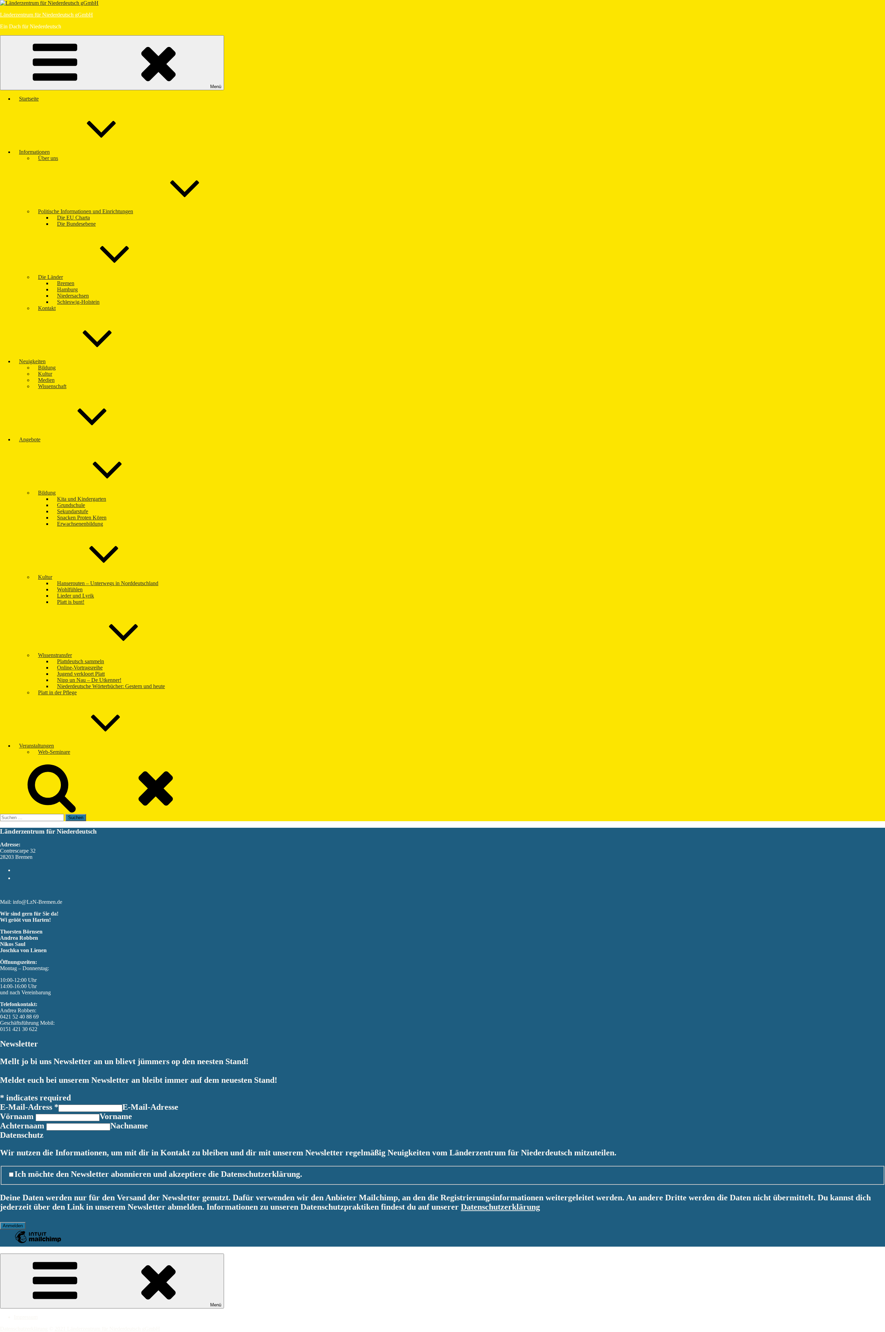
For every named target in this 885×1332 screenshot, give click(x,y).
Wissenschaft (52, 386)
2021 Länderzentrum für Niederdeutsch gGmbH (107, 1329)
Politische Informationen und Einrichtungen (85, 211)
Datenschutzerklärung (500, 1206)
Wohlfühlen (70, 589)
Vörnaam (18, 1116)
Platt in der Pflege (57, 692)
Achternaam (23, 1125)
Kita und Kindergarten (81, 499)
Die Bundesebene (76, 224)
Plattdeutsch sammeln (80, 661)
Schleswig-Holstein (78, 302)
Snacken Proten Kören (81, 517)
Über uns (48, 158)
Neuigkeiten (32, 361)
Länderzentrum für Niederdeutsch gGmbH (46, 15)
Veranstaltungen (36, 746)
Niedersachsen (73, 296)
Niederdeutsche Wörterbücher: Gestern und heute (111, 686)
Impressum (26, 1317)
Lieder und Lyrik (75, 596)
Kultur (45, 374)
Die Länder (50, 277)
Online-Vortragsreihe (80, 667)
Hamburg (67, 289)
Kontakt (47, 308)
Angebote (29, 439)
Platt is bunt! (70, 602)
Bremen (65, 283)
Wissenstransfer (55, 655)
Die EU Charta (73, 218)
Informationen (34, 152)
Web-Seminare (54, 752)
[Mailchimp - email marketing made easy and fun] (38, 1241)
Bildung (47, 367)
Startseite (29, 99)
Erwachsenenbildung (80, 524)
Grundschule (71, 505)
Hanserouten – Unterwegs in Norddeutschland (107, 583)
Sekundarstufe (72, 511)
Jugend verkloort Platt (81, 674)
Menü (215, 86)
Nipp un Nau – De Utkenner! (89, 680)
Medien (46, 380)
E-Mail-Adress (29, 1107)
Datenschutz (22, 1135)
